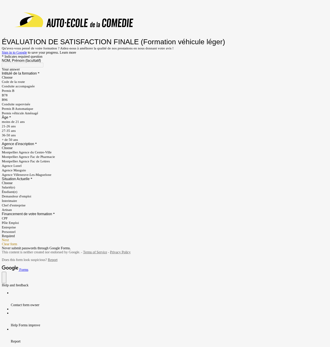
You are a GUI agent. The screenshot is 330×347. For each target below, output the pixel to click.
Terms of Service (95, 252)
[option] (165, 77)
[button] (165, 240)
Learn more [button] (68, 52)
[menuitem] (169, 299)
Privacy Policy (120, 252)
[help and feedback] (4, 277)
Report (52, 260)
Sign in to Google (14, 52)
